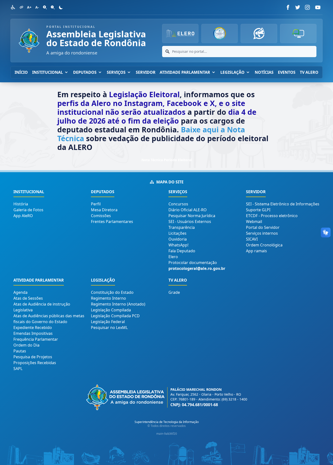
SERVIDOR (146, 72)
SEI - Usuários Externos (189, 221)
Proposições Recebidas (34, 362)
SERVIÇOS (116, 72)
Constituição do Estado (112, 292)
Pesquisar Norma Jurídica (191, 215)
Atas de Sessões (28, 298)
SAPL (17, 368)
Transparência (181, 227)
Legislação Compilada (111, 310)
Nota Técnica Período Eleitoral (166, 160)
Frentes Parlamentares (112, 221)
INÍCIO (21, 72)
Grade (174, 292)
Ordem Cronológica (264, 245)
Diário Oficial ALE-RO (187, 209)
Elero (173, 256)
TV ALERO (309, 72)
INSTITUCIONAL (47, 72)
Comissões (101, 215)
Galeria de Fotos (28, 209)
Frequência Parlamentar (35, 339)
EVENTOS (286, 72)
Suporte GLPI (258, 209)
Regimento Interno (108, 298)
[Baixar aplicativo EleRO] (298, 33)
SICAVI (252, 239)
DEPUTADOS (85, 72)
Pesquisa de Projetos (32, 356)
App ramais (256, 251)
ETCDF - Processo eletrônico (272, 215)
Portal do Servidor (263, 227)
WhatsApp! (178, 245)
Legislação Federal (108, 321)
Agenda (20, 292)
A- (37, 7)
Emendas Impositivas (33, 333)
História (20, 204)
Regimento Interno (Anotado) (118, 304)
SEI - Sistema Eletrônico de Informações (282, 204)
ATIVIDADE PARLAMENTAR (185, 72)
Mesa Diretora (104, 209)
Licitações (177, 233)
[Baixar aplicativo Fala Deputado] (259, 33)
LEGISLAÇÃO (232, 72)
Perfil (96, 204)
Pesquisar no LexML (109, 327)
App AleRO (23, 215)
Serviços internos (262, 233)
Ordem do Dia (26, 345)
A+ (29, 7)
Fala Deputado (181, 251)
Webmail (254, 221)
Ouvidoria (177, 239)
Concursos (178, 204)
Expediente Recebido (32, 327)
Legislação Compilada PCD (115, 315)
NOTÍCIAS (264, 72)
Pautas (19, 351)
